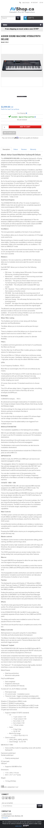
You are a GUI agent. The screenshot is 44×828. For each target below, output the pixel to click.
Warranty (33, 149)
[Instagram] (9, 798)
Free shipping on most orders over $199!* (22, 29)
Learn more (18, 826)
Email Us (5, 818)
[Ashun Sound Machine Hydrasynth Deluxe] (22, 65)
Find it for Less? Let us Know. (10, 109)
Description (6, 149)
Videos (15, 149)
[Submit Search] (18, 18)
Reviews (24, 149)
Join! (39, 806)
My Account (34, 2)
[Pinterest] (13, 798)
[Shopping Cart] (25, 18)
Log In (41, 2)
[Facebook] (3, 798)
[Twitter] (6, 798)
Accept (26, 826)
